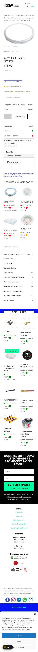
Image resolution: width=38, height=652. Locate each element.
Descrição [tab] (9, 152)
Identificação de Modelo (19, 528)
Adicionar (20, 116)
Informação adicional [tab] (13, 156)
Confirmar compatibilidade (13, 82)
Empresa (19, 516)
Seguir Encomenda (19, 524)
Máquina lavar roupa (18, 18)
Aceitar (19, 635)
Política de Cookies (19, 607)
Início (5, 15)
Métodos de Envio (19, 520)
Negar (19, 641)
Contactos (19, 512)
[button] (35, 614)
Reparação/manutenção (16, 15)
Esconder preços (10, 146)
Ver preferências (19, 647)
